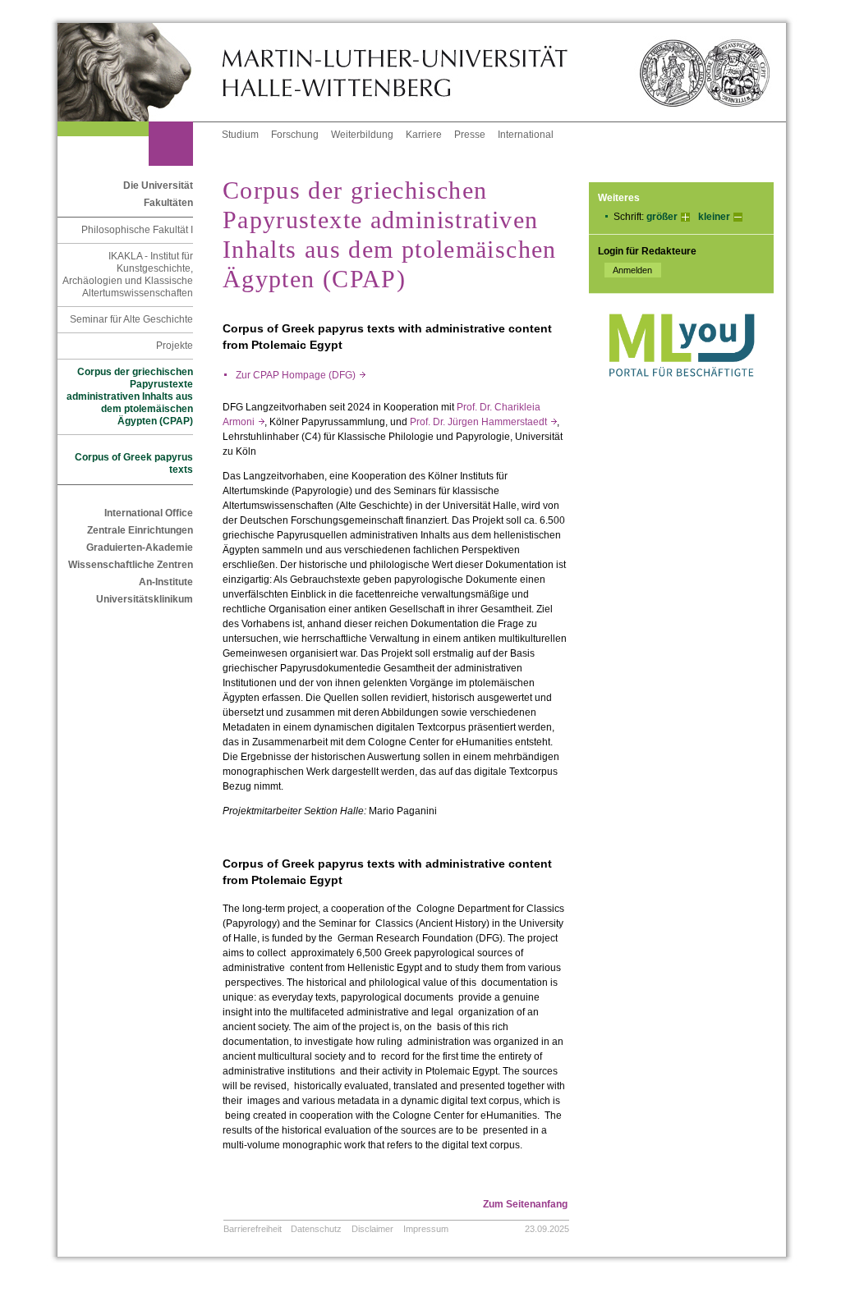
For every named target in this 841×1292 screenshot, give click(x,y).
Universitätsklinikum (144, 599)
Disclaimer (372, 1229)
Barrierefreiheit (252, 1229)
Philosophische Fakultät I (137, 230)
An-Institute (166, 582)
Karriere (424, 134)
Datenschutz (316, 1229)
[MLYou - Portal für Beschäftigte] (681, 393)
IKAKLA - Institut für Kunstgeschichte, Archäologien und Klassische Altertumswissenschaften (127, 274)
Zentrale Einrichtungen (140, 530)
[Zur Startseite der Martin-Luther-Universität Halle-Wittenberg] (139, 72)
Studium (240, 134)
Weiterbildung (362, 134)
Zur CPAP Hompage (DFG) (300, 375)
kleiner (714, 216)
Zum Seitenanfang (525, 1204)
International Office (148, 513)
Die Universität (158, 185)
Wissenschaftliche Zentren (130, 564)
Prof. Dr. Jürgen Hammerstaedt (483, 422)
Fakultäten (168, 202)
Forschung (295, 134)
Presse (469, 134)
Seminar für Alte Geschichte (131, 319)
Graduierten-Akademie (139, 547)
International (526, 134)
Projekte (174, 345)
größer (662, 216)
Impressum (425, 1229)
